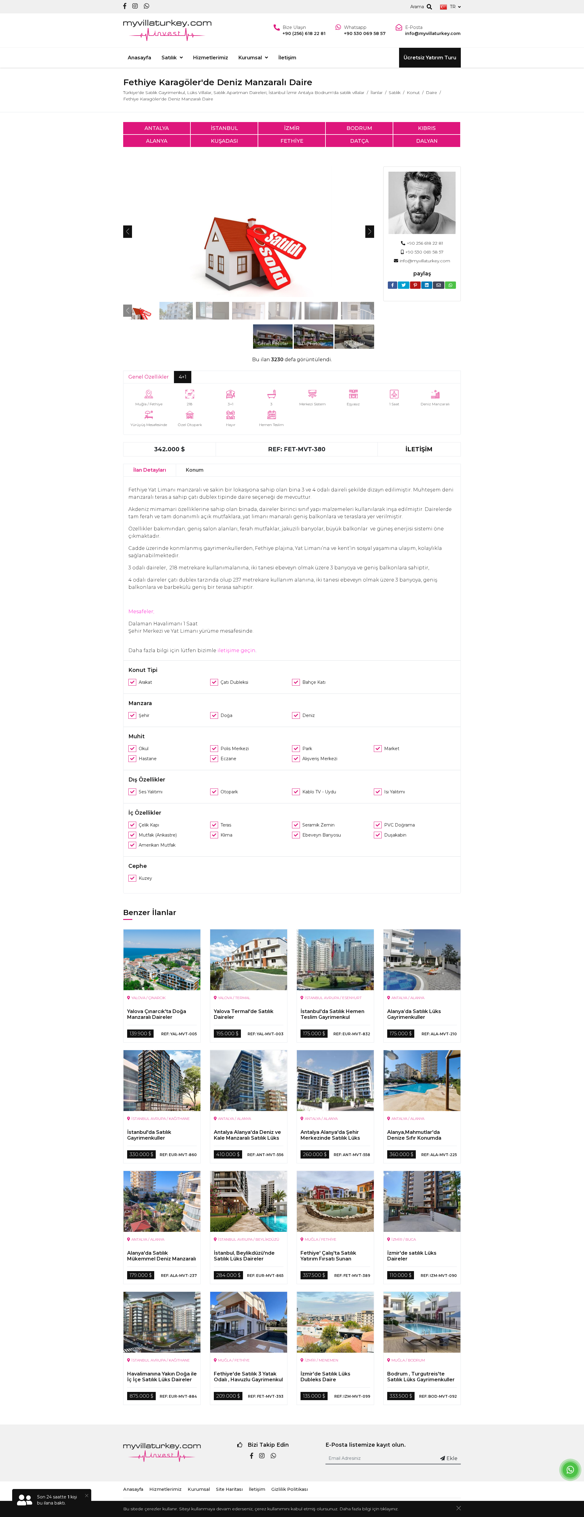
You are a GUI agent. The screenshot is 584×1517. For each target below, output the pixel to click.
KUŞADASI (224, 141)
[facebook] (124, 6)
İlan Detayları (149, 470)
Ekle (452, 1458)
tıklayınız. (389, 1509)
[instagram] (135, 6)
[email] (438, 285)
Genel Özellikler (148, 377)
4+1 (182, 377)
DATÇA (359, 141)
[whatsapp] (146, 6)
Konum (194, 470)
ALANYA (156, 141)
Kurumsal (250, 58)
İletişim (287, 58)
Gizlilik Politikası (289, 1489)
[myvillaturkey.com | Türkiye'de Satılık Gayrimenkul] (167, 30)
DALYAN (427, 141)
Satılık (169, 58)
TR (453, 6)
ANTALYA (156, 128)
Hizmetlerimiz (210, 58)
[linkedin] (426, 285)
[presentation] (127, 231)
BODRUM (359, 128)
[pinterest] (415, 285)
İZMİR (292, 128)
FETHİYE (291, 141)
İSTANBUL (224, 128)
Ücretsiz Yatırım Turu (430, 58)
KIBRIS (427, 128)
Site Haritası (229, 1489)
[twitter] (403, 285)
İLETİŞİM (419, 449)
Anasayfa (139, 58)
